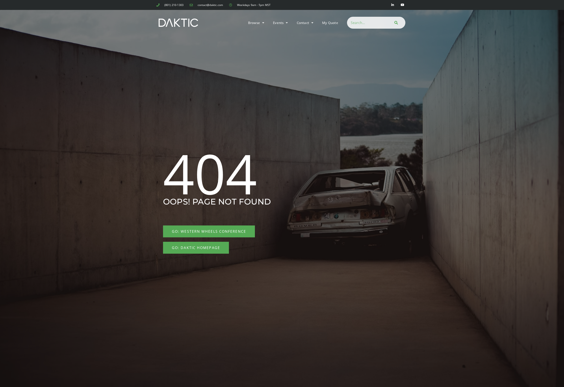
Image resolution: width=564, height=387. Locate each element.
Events (278, 22)
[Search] (395, 23)
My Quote (330, 22)
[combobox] (366, 23)
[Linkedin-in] (393, 5)
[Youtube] (403, 5)
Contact (303, 22)
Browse (254, 22)
